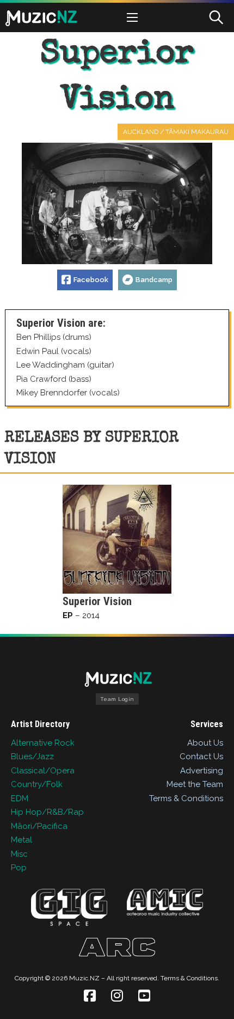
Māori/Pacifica (39, 826)
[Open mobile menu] (132, 17)
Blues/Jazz (32, 756)
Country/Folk (37, 784)
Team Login (117, 699)
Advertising (201, 771)
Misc (19, 854)
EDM (19, 798)
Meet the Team (195, 784)
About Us (205, 743)
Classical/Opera (43, 771)
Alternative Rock (43, 743)
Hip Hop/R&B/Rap (47, 812)
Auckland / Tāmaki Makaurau (176, 132)
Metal (21, 840)
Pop (19, 867)
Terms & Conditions (186, 798)
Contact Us (201, 756)
